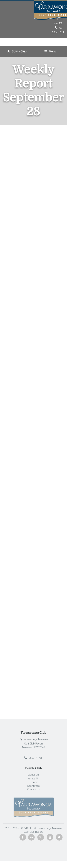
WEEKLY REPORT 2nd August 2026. (28, 679)
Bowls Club (18, 51)
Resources (33, 786)
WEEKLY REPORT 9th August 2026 (28, 671)
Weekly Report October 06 (42, 562)
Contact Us (33, 789)
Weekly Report (48, 167)
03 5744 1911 (36, 758)
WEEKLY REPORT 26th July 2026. (27, 686)
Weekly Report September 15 (27, 551)
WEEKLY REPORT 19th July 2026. (27, 694)
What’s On (33, 778)
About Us (33, 774)
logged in (25, 584)
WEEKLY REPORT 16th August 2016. (29, 664)
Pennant (33, 782)
